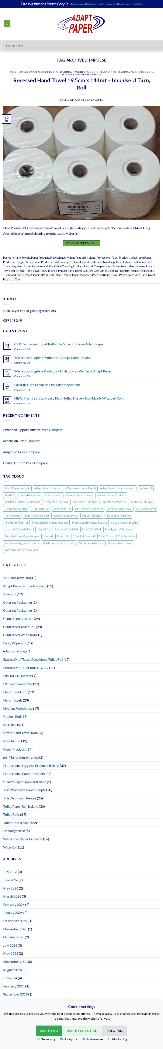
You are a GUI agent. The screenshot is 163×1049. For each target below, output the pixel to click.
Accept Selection (82, 1031)
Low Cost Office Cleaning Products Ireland (113, 270)
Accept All (49, 1031)
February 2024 (14, 986)
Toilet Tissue (106, 536)
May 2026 (10, 888)
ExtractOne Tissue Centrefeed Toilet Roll (33, 659)
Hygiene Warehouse (17, 708)
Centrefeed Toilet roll (84, 502)
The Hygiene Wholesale (119, 529)
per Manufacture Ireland (21, 757)
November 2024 (15, 962)
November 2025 (15, 929)
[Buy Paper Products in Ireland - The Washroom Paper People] (81, 23)
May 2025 (10, 953)
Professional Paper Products (132, 71)
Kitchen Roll (12, 716)
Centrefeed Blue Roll (56, 502)
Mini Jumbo (12, 741)
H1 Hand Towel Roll (17, 684)
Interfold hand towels (65, 515)
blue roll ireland (53, 495)
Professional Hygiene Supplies (89, 522)
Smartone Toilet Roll (66, 529)
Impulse (52, 270)
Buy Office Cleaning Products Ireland (71, 266)
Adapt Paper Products (39, 262)
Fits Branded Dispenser (89, 509)
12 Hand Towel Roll (17, 578)
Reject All (114, 1031)
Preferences (94, 1039)
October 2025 (13, 937)
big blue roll (145, 488)
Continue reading (81, 243)
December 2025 (15, 921)
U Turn (17, 279)
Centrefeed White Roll (114, 502)
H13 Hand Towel (146, 509)
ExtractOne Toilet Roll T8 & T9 (25, 668)
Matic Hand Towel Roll (20, 733)
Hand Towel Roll (15, 692)
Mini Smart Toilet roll (16, 522)
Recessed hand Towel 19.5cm (109, 275)
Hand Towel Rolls (36, 270)
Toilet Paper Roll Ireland (20, 806)
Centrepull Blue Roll (16, 509)
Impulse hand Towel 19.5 (72, 270)
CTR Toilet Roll (40, 509)
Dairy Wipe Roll (62, 509)
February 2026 (14, 904)
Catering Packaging (17, 602)
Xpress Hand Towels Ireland (21, 550)
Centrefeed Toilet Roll (19, 627)
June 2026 (10, 880)
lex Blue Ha (11, 725)
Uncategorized (14, 831)
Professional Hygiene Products (50, 522)
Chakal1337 (12, 463)
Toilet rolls (63, 536)
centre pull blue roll (142, 502)
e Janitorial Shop (15, 651)
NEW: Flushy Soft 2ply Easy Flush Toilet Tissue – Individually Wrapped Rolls (69, 398)
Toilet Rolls (11, 814)
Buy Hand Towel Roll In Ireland (30, 266)
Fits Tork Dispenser (17, 676)
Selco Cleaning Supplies (125, 522)
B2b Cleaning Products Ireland (71, 262)
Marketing (119, 1039)
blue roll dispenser (29, 495)
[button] (7, 23)
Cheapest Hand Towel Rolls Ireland (114, 266)
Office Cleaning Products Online (42, 275)
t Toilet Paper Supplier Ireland (24, 782)
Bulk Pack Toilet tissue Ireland (22, 502)
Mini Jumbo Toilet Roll (118, 515)
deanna (8, 441)
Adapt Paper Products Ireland (117, 488)
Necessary (48, 1039)
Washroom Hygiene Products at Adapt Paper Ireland (52, 358)
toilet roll (48, 536)
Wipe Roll (10, 847)
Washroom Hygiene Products (21, 543)
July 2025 (10, 945)
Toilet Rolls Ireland (84, 536)
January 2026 (13, 912)
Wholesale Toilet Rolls (91, 543)
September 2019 (15, 994)
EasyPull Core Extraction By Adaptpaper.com (47, 385)
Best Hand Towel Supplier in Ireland (111, 262)
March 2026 (12, 896)
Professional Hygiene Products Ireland (81, 71)
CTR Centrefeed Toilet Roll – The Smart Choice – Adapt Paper (59, 344)
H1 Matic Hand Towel (119, 509)
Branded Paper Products (111, 495)
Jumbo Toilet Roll (92, 515)
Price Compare (52, 430)
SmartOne (44, 529)
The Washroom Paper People (21, 536)
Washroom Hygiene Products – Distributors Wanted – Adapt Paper (63, 371)
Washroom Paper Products (81, 74)
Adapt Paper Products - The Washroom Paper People (65, 488)
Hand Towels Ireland (36, 515)
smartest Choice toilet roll (19, 529)
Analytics (70, 1039)
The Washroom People (19, 798)
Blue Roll (9, 495)
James (99, 99)
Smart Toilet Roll (91, 529)
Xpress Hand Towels (120, 543)
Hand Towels (18, 71)
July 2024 (10, 978)
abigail (8, 452)
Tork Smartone (126, 536)
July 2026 (10, 872)
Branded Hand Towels (79, 495)
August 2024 (12, 970)
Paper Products (40, 71)
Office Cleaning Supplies (76, 275)
